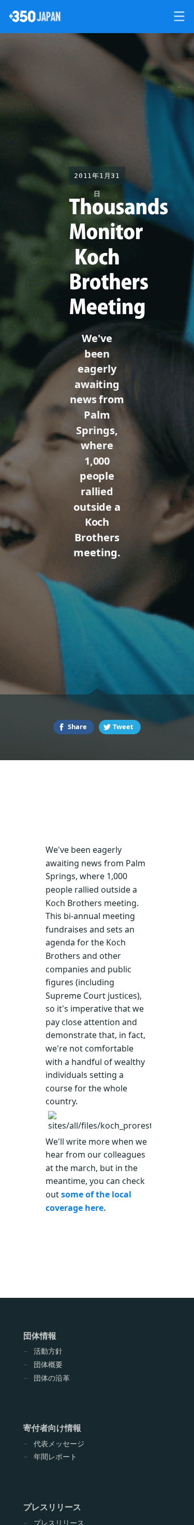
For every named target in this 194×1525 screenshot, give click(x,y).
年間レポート (55, 1456)
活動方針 (48, 1351)
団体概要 (48, 1364)
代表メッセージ (59, 1443)
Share (77, 726)
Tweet (123, 726)
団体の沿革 (52, 1378)
